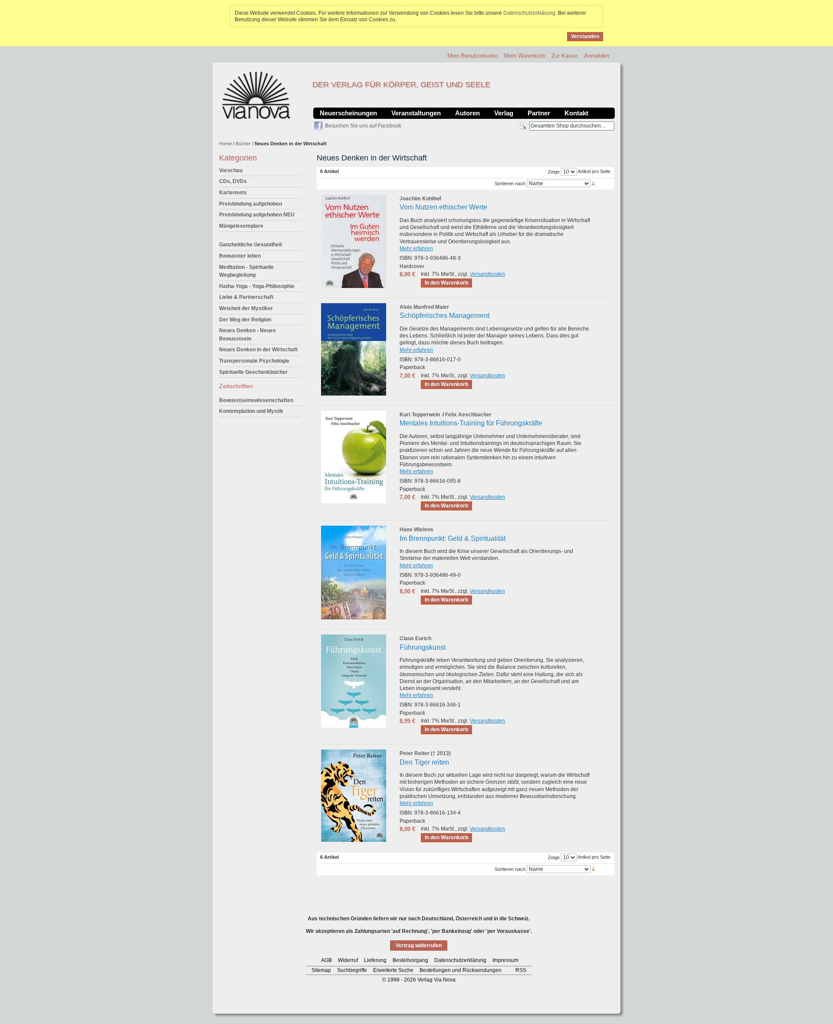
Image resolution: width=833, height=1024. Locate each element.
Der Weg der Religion (245, 320)
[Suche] (522, 125)
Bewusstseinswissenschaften (256, 400)
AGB (326, 960)
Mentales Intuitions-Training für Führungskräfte (471, 423)
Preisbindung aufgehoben (250, 204)
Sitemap (321, 970)
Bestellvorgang (410, 960)
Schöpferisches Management (444, 315)
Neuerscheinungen (348, 113)
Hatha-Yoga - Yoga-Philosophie (257, 286)
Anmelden (596, 55)
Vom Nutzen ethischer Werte (443, 207)
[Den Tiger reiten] (353, 795)
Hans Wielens (416, 530)
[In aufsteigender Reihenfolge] (593, 183)
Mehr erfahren (416, 248)
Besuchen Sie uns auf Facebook (363, 126)
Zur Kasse (564, 55)
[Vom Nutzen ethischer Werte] (353, 241)
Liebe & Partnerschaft (246, 297)
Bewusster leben (240, 256)
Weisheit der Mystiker (246, 308)
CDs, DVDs (233, 181)
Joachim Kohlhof (420, 199)
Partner (539, 113)
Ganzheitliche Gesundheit (250, 245)
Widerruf (348, 960)
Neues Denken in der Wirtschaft (258, 350)
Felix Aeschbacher (468, 415)
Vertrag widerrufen (419, 945)
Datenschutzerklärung (529, 13)
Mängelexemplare (241, 226)
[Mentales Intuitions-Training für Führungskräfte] (353, 457)
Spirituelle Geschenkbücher (253, 372)
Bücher (243, 143)
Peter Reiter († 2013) (425, 753)
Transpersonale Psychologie (254, 361)
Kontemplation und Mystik (251, 411)
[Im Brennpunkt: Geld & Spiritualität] (353, 572)
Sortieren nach (510, 183)
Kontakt (576, 113)
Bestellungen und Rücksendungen (461, 970)
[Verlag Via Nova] (257, 95)
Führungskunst (423, 647)
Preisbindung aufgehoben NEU (257, 215)
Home (225, 143)
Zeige (554, 171)
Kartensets (233, 193)
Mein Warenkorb (524, 55)
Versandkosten (487, 274)
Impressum (505, 960)
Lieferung (375, 960)
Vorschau (231, 170)
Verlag (503, 113)
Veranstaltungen (416, 113)
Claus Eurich (415, 638)
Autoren (467, 113)
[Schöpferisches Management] (353, 349)
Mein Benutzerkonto (472, 55)
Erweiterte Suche (393, 970)
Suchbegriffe (352, 970)
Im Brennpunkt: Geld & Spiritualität (452, 538)
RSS (520, 970)
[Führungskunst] (353, 681)
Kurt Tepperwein (420, 415)
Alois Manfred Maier (424, 307)
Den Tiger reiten (424, 762)
